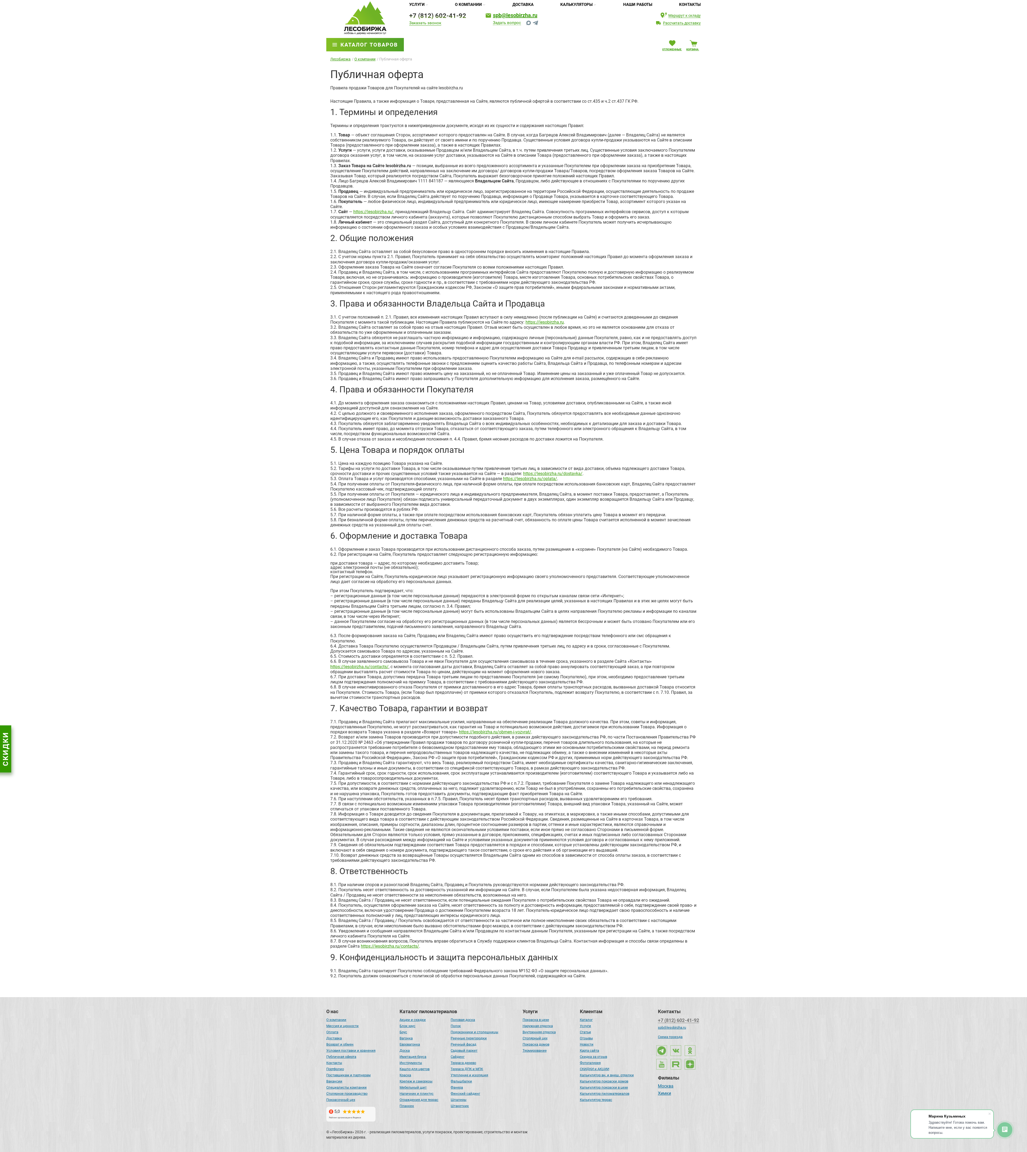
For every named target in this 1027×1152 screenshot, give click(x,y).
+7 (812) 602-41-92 (437, 16)
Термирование (535, 1050)
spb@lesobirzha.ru (515, 15)
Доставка (523, 4)
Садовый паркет (464, 1050)
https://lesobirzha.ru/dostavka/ (553, 473)
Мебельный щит (413, 1087)
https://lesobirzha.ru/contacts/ (359, 666)
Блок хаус (407, 1026)
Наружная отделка (538, 1026)
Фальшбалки (461, 1081)
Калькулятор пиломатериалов (604, 1093)
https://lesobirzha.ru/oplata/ (530, 478)
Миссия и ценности (342, 1026)
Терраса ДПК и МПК (467, 1069)
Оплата (332, 1032)
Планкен (407, 1106)
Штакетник (460, 1106)
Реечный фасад (463, 1044)
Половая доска (463, 1019)
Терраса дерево (463, 1063)
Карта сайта (589, 1050)
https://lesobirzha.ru (545, 322)
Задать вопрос (507, 23)
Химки (664, 1094)
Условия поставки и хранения (350, 1050)
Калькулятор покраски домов (604, 1081)
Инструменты (411, 1063)
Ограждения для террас (419, 1099)
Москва (665, 1086)
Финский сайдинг (465, 1093)
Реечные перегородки (469, 1038)
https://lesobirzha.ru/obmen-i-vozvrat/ (495, 731)
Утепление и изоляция (469, 1075)
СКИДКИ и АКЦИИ (594, 1069)
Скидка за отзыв (593, 1056)
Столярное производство (346, 1093)
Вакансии (334, 1081)
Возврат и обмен (340, 1044)
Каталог (586, 1019)
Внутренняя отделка (539, 1032)
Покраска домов (536, 1044)
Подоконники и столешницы (474, 1032)
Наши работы (637, 4)
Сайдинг (458, 1056)
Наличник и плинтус (417, 1093)
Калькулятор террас (596, 1099)
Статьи (585, 1032)
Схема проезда (670, 1037)
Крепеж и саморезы (416, 1081)
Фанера (457, 1087)
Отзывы (586, 1038)
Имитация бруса (413, 1056)
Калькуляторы (576, 4)
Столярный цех (535, 1038)
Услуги (417, 4)
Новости (586, 1044)
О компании (468, 4)
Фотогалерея (590, 1063)
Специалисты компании (346, 1087)
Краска (405, 1075)
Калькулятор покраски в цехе (604, 1087)
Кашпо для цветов (415, 1069)
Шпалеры (458, 1099)
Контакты (690, 4)
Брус (403, 1032)
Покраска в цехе (536, 1019)
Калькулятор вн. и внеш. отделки (607, 1075)
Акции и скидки (413, 1019)
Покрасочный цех (340, 1099)
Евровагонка (410, 1044)
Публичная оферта (341, 1056)
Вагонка (406, 1038)
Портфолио (335, 1069)
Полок (456, 1026)
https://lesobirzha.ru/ (373, 211)
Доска (405, 1050)
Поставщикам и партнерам (348, 1075)
